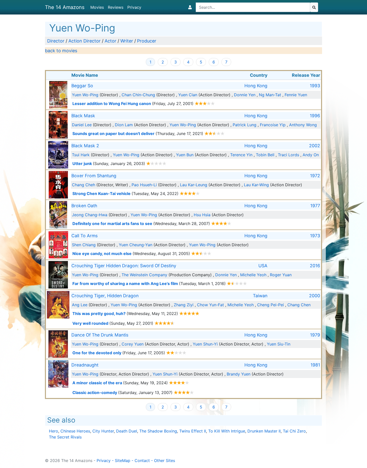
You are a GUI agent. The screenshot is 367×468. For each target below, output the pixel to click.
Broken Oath (84, 205)
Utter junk (82, 163)
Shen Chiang (84, 244)
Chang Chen (299, 304)
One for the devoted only (96, 352)
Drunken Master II (264, 431)
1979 (315, 335)
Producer (146, 41)
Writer (126, 41)
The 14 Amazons (64, 7)
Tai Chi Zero (294, 431)
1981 (315, 365)
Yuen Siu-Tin (278, 344)
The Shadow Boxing (158, 431)
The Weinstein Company (144, 274)
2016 (315, 265)
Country (258, 75)
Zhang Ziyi (183, 304)
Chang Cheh (83, 184)
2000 (314, 295)
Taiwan (260, 295)
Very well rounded (90, 323)
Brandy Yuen (238, 374)
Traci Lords (288, 154)
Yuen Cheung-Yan (135, 244)
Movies (97, 7)
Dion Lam (124, 124)
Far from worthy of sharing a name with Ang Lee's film (125, 283)
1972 (315, 175)
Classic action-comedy (94, 392)
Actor (110, 41)
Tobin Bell (265, 154)
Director (55, 41)
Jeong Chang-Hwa (89, 214)
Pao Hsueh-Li (144, 184)
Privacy (134, 7)
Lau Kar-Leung (193, 184)
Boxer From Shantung (93, 175)
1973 (315, 235)
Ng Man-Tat (270, 94)
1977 (315, 205)
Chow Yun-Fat (210, 304)
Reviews (115, 7)
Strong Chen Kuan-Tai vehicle (101, 193)
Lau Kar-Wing (256, 184)
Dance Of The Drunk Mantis (99, 335)
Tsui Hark (81, 154)
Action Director (84, 41)
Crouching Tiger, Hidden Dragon (105, 295)
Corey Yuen (133, 344)
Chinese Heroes (75, 431)
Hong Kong (255, 85)
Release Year (306, 75)
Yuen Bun (184, 154)
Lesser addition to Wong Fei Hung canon (111, 103)
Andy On (311, 154)
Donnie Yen (244, 94)
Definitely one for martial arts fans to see (112, 223)
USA (262, 265)
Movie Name (84, 75)
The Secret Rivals (65, 437)
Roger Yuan (281, 274)
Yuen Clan (187, 94)
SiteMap (122, 460)
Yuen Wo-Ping (85, 94)
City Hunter (103, 431)
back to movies (61, 50)
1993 (315, 85)
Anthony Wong (303, 124)
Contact (142, 460)
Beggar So (82, 85)
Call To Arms (84, 235)
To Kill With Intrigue (226, 431)
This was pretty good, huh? (99, 313)
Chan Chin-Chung (138, 94)
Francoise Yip (273, 124)
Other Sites (164, 460)
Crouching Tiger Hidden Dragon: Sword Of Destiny (123, 265)
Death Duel (126, 431)
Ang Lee (79, 304)
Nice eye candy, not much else (102, 253)
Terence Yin (241, 154)
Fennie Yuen (296, 94)
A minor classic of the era (97, 382)
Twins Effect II (192, 431)
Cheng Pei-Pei (270, 304)
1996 (315, 115)
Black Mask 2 (85, 145)
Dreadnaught (84, 365)
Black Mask (83, 115)
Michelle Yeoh (253, 274)
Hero (53, 431)
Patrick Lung (244, 124)
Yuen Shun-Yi (205, 344)
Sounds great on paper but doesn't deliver (113, 133)
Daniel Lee (82, 124)
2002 (314, 145)
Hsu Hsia (202, 214)
